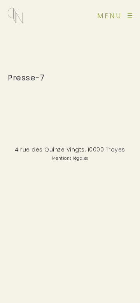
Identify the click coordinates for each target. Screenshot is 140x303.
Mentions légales (70, 158)
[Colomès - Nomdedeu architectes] (15, 15)
